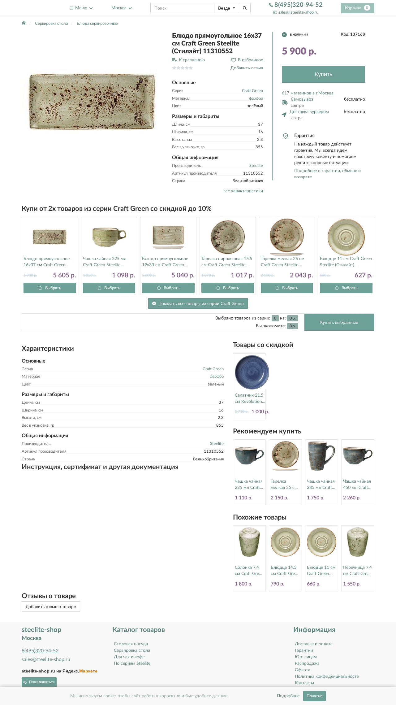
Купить (323, 74)
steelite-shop (37, 8)
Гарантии (304, 650)
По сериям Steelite (132, 663)
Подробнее (288, 696)
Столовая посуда (131, 644)
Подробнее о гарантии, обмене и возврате (327, 174)
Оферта (302, 670)
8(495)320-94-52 (298, 5)
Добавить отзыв (246, 68)
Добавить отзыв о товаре (51, 606)
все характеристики (243, 191)
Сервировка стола (132, 650)
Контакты (304, 683)
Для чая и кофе (129, 657)
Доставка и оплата (314, 644)
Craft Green (252, 91)
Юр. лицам (306, 657)
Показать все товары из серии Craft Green (201, 303)
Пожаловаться (42, 682)
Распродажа (307, 663)
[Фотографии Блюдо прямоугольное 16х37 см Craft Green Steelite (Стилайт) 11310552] (92, 102)
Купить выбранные (339, 322)
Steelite (256, 166)
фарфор (256, 99)
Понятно (314, 696)
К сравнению (192, 60)
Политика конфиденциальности (327, 676)
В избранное (250, 60)
